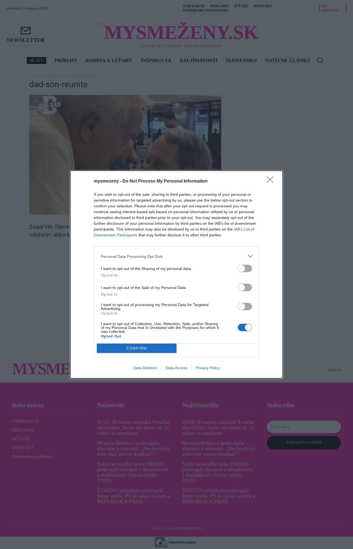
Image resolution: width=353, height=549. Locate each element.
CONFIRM (137, 348)
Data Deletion (145, 368)
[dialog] (176, 274)
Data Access (176, 368)
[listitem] (176, 256)
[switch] (245, 268)
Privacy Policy (208, 368)
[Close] (272, 181)
